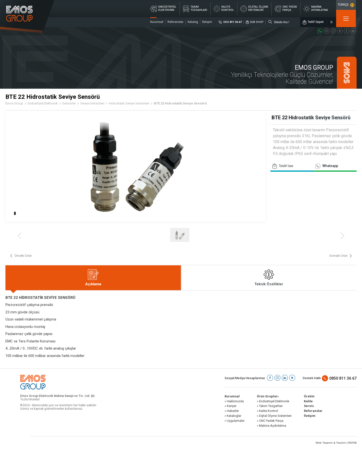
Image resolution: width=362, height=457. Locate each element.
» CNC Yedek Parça (270, 421)
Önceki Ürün (23, 255)
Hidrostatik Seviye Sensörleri (129, 103)
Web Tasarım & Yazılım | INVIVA (336, 442)
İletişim (207, 22)
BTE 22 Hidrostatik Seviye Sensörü (180, 103)
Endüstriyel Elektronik (43, 103)
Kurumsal (156, 22)
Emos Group (14, 103)
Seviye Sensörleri (92, 103)
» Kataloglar (233, 416)
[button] (15, 213)
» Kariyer (230, 406)
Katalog (193, 22)
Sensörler (69, 103)
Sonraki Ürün (338, 255)
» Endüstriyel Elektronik (273, 401)
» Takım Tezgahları (270, 406)
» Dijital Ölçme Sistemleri (274, 416)
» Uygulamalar (235, 421)
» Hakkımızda (234, 401)
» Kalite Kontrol (267, 411)
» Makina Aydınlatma (271, 425)
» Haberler (232, 411)
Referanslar (175, 22)
